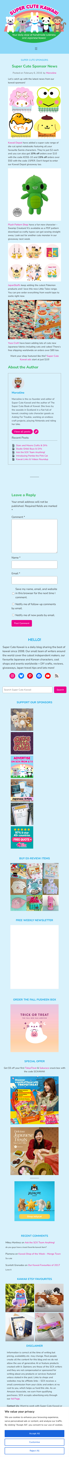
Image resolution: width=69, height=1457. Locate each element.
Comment (18, 517)
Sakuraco (44, 1068)
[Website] (36, 431)
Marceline (51, 72)
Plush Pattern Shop (18, 224)
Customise (34, 1442)
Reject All (34, 1450)
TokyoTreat (31, 1068)
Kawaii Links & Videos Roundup (32, 459)
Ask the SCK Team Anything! (30, 452)
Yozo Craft (13, 343)
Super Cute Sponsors (34, 60)
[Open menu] (36, 49)
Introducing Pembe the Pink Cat (32, 455)
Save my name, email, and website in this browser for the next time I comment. (36, 593)
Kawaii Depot (15, 142)
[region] (34, 1432)
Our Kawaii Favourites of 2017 (44, 1265)
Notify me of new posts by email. (35, 615)
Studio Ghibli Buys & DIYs (29, 448)
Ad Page (15, 1398)
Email (16, 573)
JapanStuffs (14, 285)
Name (16, 557)
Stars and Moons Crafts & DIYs (31, 445)
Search (60, 689)
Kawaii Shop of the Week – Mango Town (39, 1253)
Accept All (34, 1433)
